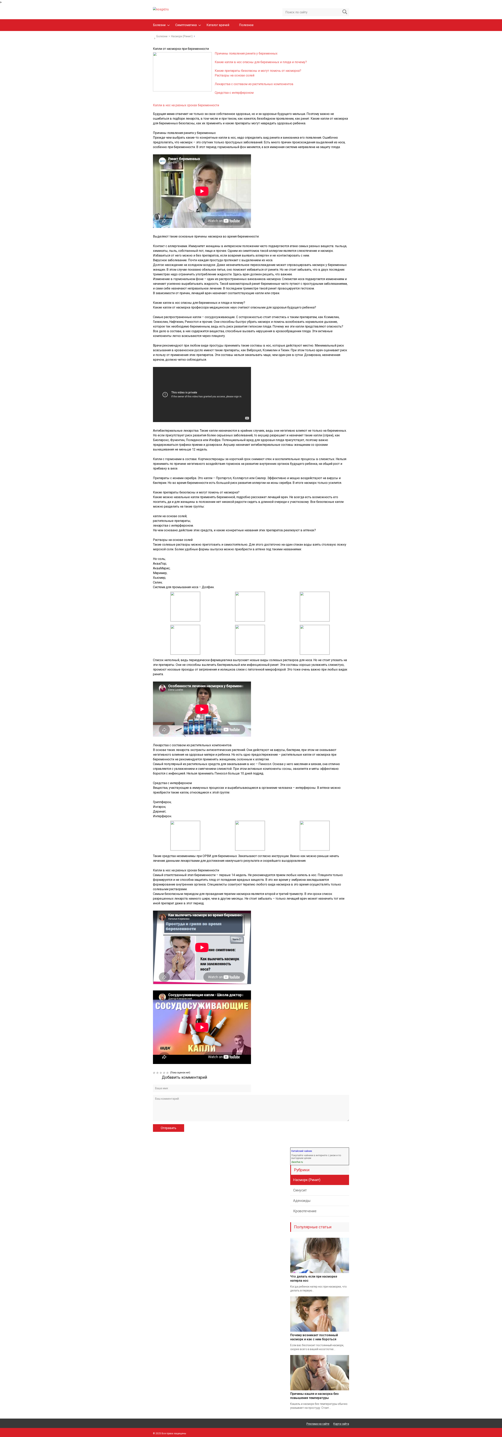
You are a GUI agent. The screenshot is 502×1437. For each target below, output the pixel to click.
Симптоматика (186, 25)
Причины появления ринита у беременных (246, 53)
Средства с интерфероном (234, 93)
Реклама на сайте (317, 1423)
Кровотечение (304, 1211)
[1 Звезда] (154, 1073)
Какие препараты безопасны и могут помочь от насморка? (258, 71)
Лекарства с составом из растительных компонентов (254, 84)
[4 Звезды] (164, 1073)
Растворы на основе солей (234, 75)
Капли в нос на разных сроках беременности (186, 105)
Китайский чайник (301, 1151)
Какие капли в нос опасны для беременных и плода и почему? (261, 62)
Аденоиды (302, 1201)
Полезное (246, 25)
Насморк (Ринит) (306, 1180)
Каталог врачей (217, 25)
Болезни (159, 25)
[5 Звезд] (168, 1073)
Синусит (300, 1190)
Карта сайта (341, 1423)
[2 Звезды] (158, 1073)
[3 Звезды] (161, 1073)
